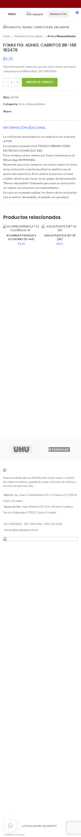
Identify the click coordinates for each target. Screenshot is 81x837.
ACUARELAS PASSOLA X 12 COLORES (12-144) (21, 237)
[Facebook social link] (32, 4)
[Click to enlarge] (11, 22)
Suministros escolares (29, 36)
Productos (58, 14)
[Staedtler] (59, 449)
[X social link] (19, 111)
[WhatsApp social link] (43, 4)
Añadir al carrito (39, 82)
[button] (33, 230)
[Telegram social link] (33, 111)
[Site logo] (34, 14)
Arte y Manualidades (61, 36)
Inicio (6, 36)
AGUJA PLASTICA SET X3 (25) (59, 237)
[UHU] (21, 449)
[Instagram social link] (37, 4)
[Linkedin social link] (23, 111)
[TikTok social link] (48, 4)
